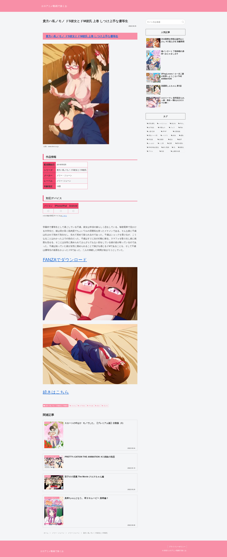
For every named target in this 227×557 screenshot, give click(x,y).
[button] (183, 22)
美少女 (106, 406)
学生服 (91, 406)
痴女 (98, 406)
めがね (74, 406)
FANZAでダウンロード (65, 259)
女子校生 (82, 406)
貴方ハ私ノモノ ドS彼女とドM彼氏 (56, 406)
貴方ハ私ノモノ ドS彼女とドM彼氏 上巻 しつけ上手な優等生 (82, 36)
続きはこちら (56, 392)
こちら (64, 215)
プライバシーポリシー (177, 546)
